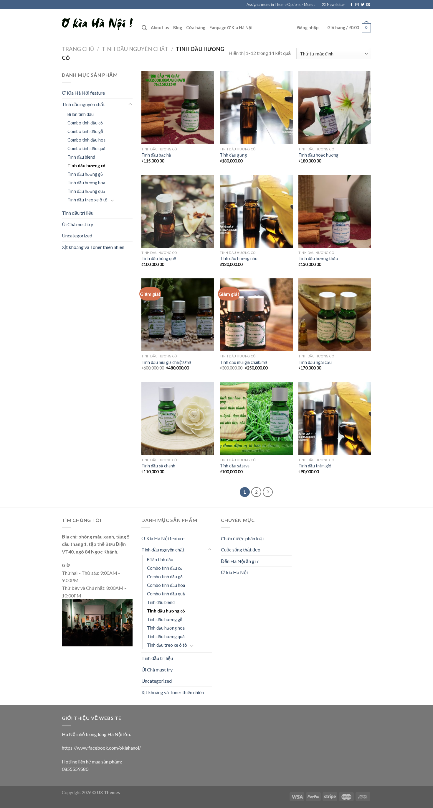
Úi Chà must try (77, 224)
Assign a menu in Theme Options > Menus (281, 4)
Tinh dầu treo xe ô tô (87, 199)
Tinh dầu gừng (233, 154)
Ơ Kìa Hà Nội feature (83, 93)
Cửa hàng (195, 27)
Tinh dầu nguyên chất (135, 49)
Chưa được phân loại (242, 538)
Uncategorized (77, 235)
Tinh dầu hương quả (86, 191)
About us (160, 27)
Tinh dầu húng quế (158, 258)
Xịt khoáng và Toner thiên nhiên (93, 247)
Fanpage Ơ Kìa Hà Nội (230, 27)
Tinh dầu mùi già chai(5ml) (243, 362)
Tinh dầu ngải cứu (315, 362)
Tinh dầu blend (81, 157)
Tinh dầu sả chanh (158, 465)
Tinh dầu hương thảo (318, 258)
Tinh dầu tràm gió (314, 465)
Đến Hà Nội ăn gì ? (240, 561)
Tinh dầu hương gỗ (85, 174)
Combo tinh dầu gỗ (85, 131)
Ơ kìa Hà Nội (234, 572)
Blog (177, 27)
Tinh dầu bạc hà (156, 154)
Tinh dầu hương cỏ (86, 165)
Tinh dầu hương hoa (86, 182)
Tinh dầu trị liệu (77, 213)
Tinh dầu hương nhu (238, 258)
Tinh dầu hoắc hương (318, 154)
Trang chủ (78, 49)
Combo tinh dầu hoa (86, 139)
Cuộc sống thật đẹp (240, 549)
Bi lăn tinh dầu (80, 114)
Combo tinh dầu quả (86, 148)
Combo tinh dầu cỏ (85, 122)
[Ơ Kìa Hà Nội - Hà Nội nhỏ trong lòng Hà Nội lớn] (97, 24)
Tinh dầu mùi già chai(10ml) (166, 362)
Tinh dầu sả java (234, 465)
